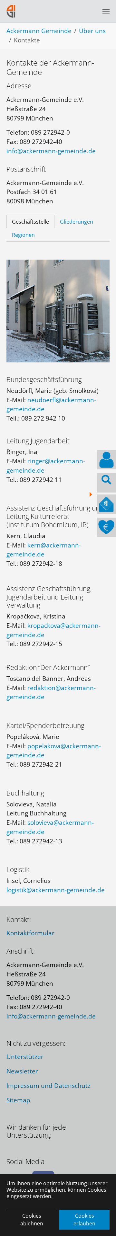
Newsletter (22, 1071)
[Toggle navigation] (106, 11)
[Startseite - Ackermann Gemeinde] (10, 11)
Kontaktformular (30, 933)
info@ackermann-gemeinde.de (51, 151)
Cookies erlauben (84, 1219)
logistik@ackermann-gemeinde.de (55, 889)
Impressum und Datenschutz (48, 1085)
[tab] (30, 221)
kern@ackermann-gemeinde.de (43, 550)
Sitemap (18, 1100)
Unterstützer (25, 1056)
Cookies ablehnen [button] (31, 1219)
